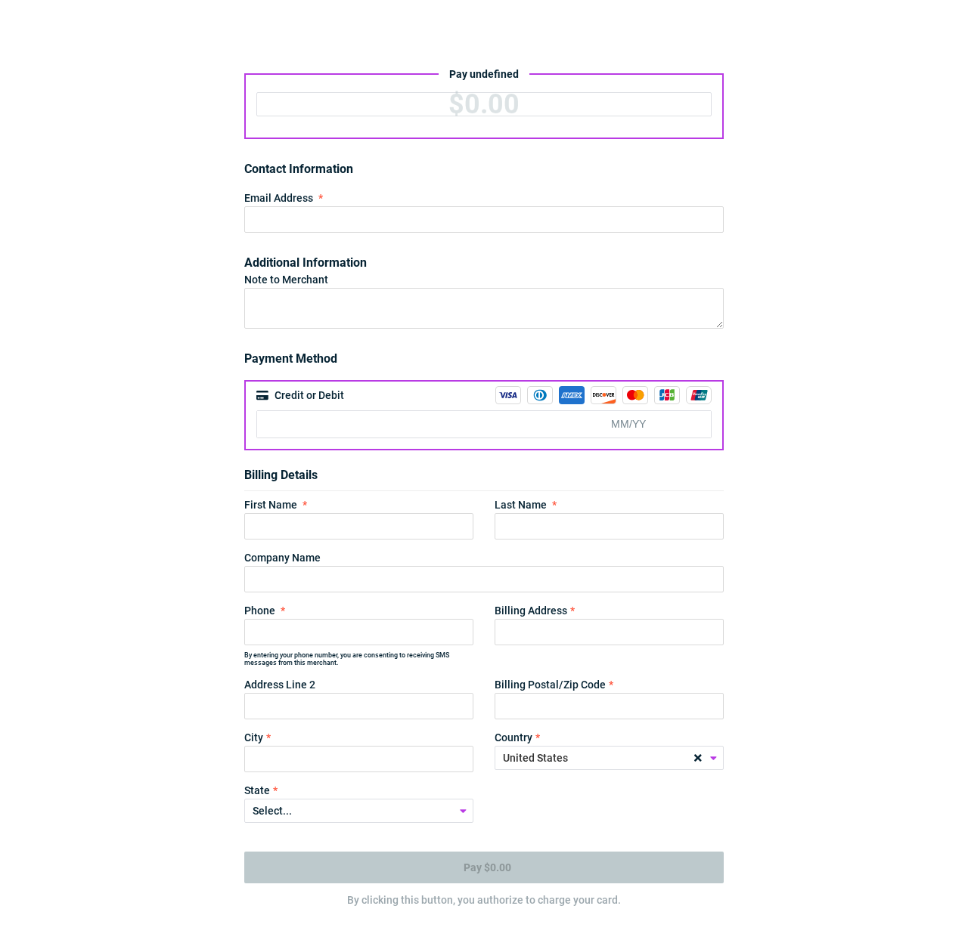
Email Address (278, 198)
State (257, 790)
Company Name (282, 558)
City (253, 737)
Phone (259, 610)
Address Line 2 (279, 685)
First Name (270, 505)
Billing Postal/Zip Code (550, 685)
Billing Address (531, 610)
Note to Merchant (286, 280)
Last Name (521, 505)
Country (513, 737)
